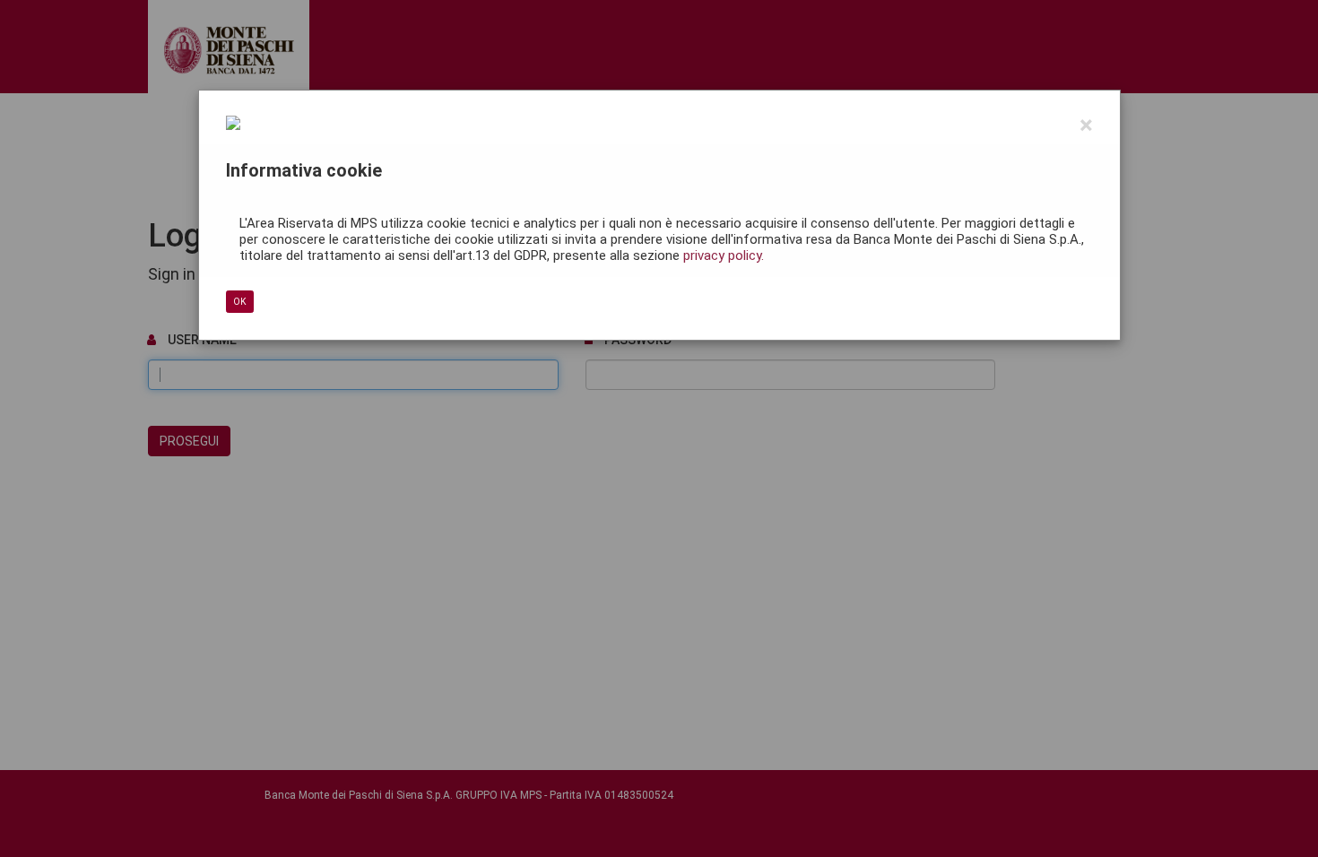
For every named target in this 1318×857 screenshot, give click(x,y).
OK (239, 302)
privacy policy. (723, 255)
